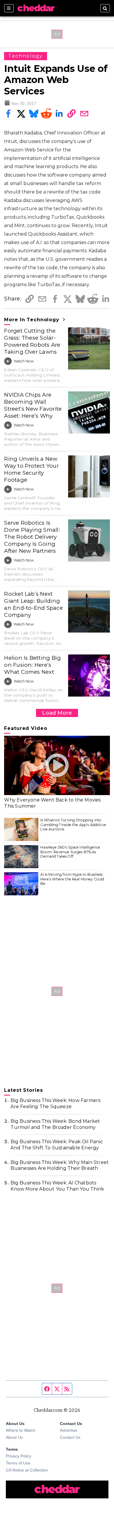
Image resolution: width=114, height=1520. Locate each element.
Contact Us (70, 1437)
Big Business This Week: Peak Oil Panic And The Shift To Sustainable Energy (57, 1145)
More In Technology (32, 319)
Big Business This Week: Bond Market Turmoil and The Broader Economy (55, 1124)
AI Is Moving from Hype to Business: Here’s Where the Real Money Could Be (72, 879)
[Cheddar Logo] (36, 8)
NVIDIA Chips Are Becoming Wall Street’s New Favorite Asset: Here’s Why (33, 405)
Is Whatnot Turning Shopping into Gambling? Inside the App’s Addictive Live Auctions (73, 824)
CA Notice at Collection (27, 1470)
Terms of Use (18, 1463)
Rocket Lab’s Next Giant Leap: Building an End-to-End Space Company (33, 604)
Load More (57, 712)
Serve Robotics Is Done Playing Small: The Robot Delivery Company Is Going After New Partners (32, 536)
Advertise (68, 1430)
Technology (25, 56)
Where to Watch (20, 1430)
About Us (14, 1437)
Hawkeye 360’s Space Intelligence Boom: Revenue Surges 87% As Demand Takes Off (70, 852)
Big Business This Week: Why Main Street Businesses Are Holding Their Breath (60, 1165)
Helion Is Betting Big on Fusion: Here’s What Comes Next (32, 664)
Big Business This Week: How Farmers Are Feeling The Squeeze (55, 1103)
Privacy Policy (18, 1456)
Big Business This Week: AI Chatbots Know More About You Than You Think (57, 1186)
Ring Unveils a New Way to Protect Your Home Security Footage (31, 469)
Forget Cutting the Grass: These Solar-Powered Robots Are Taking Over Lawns (32, 341)
